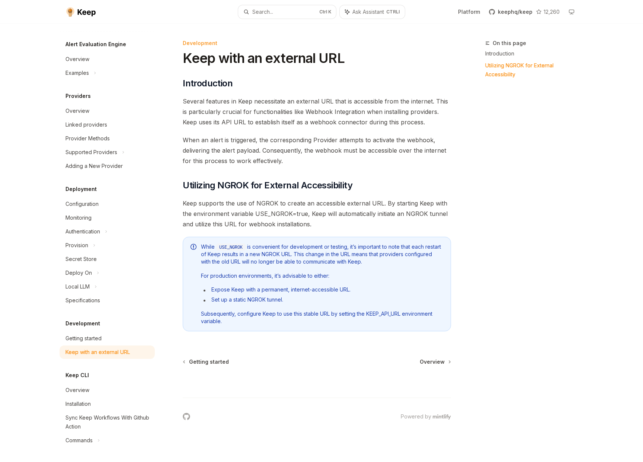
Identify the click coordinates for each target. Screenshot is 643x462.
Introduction (499, 53)
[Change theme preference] (572, 12)
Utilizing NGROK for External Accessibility (519, 69)
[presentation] (113, 243)
